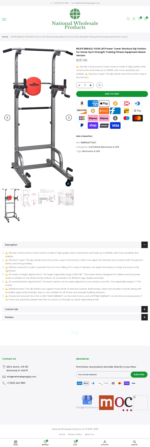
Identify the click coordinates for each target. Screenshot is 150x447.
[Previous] (7, 118)
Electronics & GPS (91, 151)
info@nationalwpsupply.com (87, 3)
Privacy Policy (75, 434)
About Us (89, 434)
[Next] (69, 118)
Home (5, 36)
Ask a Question (84, 136)
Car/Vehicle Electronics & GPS (103, 146)
